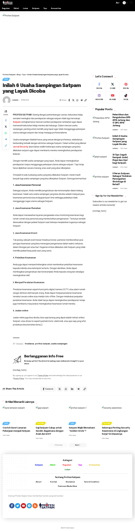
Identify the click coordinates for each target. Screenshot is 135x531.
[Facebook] (99, 86)
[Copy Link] (85, 100)
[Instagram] (99, 97)
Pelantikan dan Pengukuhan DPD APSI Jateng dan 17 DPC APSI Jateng (121, 120)
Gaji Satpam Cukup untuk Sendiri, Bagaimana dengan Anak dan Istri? (49, 431)
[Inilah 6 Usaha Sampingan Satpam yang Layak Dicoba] (101, 142)
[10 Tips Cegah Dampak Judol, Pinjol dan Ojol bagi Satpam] (101, 161)
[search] (113, 2)
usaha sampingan (59, 344)
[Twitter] (112, 86)
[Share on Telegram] (81, 100)
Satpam (17, 122)
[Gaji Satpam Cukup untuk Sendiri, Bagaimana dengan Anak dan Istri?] (51, 415)
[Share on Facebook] (69, 100)
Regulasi (67, 465)
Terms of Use (42, 375)
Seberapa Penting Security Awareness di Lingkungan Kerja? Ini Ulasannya (116, 431)
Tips (6, 79)
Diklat (53, 465)
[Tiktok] (125, 97)
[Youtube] (112, 97)
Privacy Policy (18, 378)
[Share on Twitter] (73, 100)
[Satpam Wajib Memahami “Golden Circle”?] (84, 415)
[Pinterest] (125, 86)
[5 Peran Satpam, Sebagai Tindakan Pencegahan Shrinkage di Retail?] (101, 181)
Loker (67, 470)
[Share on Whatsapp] (77, 100)
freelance (29, 344)
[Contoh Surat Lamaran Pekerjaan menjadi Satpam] (18, 415)
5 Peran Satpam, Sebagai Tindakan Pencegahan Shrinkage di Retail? (122, 179)
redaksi (15, 100)
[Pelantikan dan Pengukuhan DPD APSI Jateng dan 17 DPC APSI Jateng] (101, 122)
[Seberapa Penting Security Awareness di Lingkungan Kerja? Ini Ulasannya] (117, 415)
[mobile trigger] (130, 3)
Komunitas (94, 465)
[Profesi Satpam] (8, 3)
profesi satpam (42, 344)
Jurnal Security (21, 147)
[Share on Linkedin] (72, 389)
